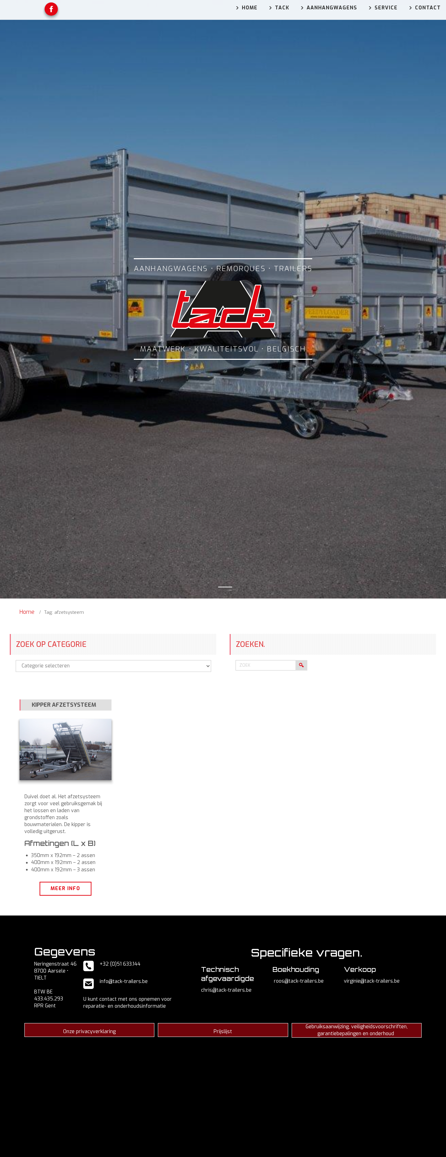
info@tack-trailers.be (124, 981)
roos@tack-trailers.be (299, 981)
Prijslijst (223, 1031)
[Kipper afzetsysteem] (66, 749)
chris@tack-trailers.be (226, 990)
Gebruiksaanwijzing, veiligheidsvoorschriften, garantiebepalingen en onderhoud (357, 1030)
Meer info (65, 888)
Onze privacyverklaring (89, 1031)
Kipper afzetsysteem (64, 704)
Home (27, 612)
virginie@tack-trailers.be (372, 981)
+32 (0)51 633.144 (120, 964)
